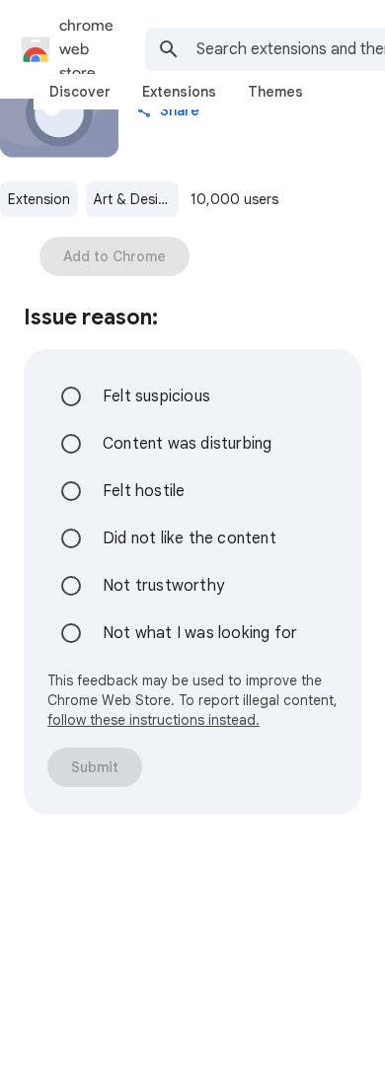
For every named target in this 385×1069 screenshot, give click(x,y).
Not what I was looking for (200, 633)
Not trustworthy (163, 586)
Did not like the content (189, 538)
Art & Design (134, 199)
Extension (39, 199)
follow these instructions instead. (153, 720)
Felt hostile (144, 491)
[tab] (80, 91)
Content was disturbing (187, 444)
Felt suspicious (156, 396)
